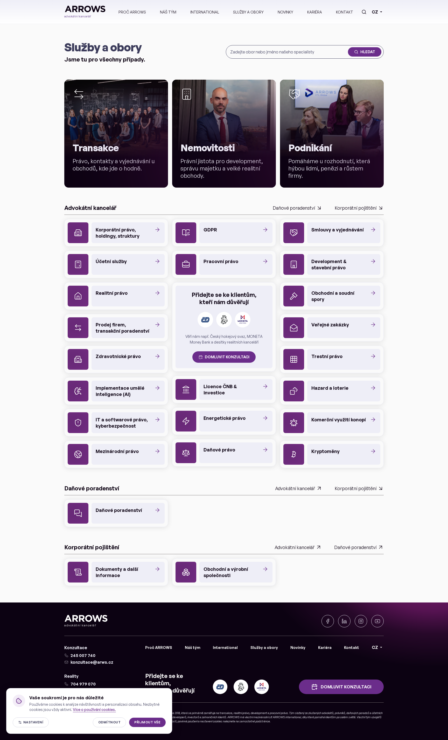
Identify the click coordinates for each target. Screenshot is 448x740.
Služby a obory (248, 12)
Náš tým (168, 12)
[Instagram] (361, 621)
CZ (375, 12)
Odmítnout (109, 722)
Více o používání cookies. (94, 709)
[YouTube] (377, 621)
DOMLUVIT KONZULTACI (227, 357)
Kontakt (344, 12)
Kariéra (314, 12)
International (204, 12)
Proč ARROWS (132, 12)
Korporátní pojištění (355, 208)
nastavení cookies (211, 721)
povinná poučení (188, 721)
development (259, 713)
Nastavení (33, 722)
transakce (226, 713)
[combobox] (288, 52)
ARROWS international (287, 717)
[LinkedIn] (344, 621)
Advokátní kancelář (295, 488)
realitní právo (241, 713)
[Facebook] (327, 621)
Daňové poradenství (294, 208)
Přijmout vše (147, 722)
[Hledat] (364, 12)
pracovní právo (279, 713)
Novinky (285, 12)
